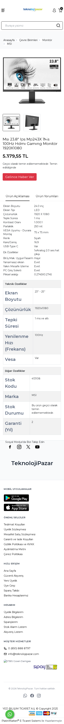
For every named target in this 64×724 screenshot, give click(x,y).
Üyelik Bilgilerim (13, 612)
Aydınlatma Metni (15, 549)
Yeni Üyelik (10, 580)
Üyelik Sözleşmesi (15, 529)
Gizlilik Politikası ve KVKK (19, 544)
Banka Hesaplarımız (16, 595)
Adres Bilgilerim (13, 617)
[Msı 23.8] (32, 81)
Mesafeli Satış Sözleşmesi (19, 534)
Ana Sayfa (10, 570)
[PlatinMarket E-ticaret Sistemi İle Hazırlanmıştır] (16, 713)
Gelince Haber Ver (19, 177)
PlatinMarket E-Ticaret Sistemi (21, 720)
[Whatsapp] (9, 714)
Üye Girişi (9, 585)
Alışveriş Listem (13, 632)
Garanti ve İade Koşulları (18, 539)
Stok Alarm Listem (15, 627)
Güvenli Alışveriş (13, 575)
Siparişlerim (11, 622)
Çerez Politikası (13, 554)
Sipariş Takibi (11, 590)
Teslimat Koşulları (14, 524)
